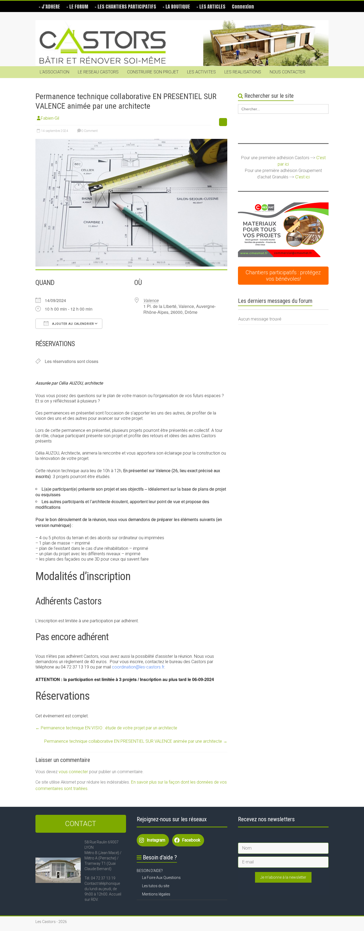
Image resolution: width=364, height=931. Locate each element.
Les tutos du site (155, 886)
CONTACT (80, 824)
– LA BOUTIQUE (176, 6)
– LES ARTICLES (210, 6)
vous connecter (73, 771)
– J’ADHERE (49, 6)
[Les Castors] (182, 43)
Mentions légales (156, 894)
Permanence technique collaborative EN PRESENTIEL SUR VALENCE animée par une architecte (135, 741)
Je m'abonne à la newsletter (283, 877)
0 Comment (89, 131)
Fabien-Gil (50, 118)
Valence (151, 300)
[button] (283, 229)
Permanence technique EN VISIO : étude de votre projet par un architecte (106, 727)
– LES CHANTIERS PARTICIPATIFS (125, 6)
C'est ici (302, 176)
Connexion (243, 6)
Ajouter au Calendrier (72, 324)
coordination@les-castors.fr (138, 667)
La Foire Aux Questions (161, 877)
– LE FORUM (77, 6)
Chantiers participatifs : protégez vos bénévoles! (283, 275)
